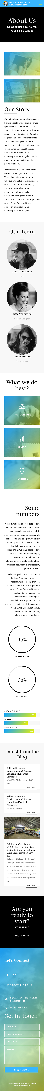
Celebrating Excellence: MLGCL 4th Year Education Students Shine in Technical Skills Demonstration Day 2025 (21, 850)
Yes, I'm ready (22, 935)
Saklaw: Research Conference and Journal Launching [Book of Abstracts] (19, 800)
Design (22, 446)
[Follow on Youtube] (14, 975)
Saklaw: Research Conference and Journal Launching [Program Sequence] (19, 772)
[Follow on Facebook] (7, 975)
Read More (31, 788)
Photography (22, 414)
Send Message (21, 1070)
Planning (22, 478)
